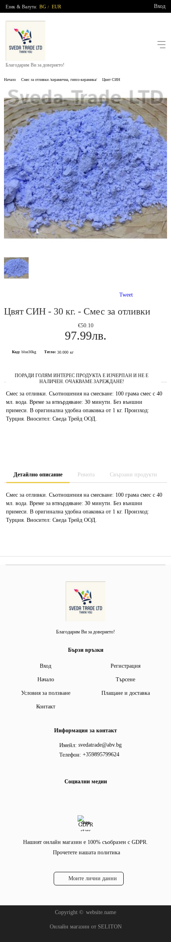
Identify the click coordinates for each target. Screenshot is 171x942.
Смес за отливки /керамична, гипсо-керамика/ (59, 79)
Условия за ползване (45, 693)
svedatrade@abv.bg (100, 745)
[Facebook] (78, 798)
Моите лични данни (92, 878)
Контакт (45, 707)
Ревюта (86, 475)
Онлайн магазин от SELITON (86, 927)
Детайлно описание (38, 475)
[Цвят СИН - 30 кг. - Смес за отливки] (85, 248)
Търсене (125, 679)
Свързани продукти (133, 475)
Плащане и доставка (125, 693)
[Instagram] (91, 798)
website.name (101, 912)
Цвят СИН (111, 79)
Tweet (126, 295)
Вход (159, 6)
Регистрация (125, 666)
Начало (10, 79)
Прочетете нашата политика (86, 852)
